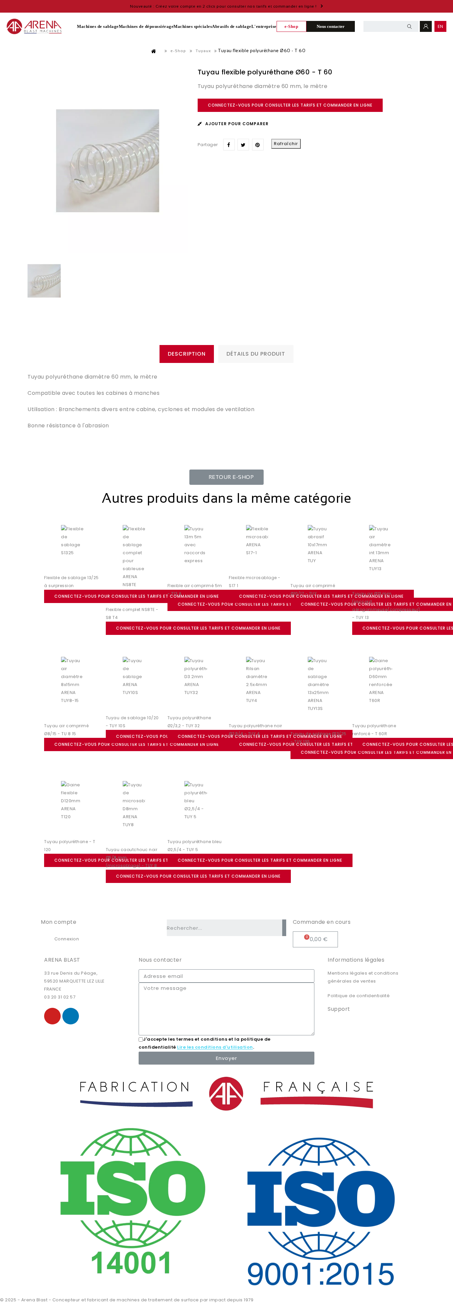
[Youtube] (52, 1016)
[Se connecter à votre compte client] (426, 26)
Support (339, 1009)
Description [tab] (187, 354)
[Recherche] (284, 927)
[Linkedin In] (70, 1016)
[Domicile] (154, 51)
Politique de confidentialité (359, 996)
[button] (226, 477)
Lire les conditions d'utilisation (215, 1047)
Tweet (243, 144)
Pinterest (258, 144)
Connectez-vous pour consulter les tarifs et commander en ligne (290, 105)
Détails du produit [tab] (256, 354)
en (440, 26)
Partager (229, 144)
